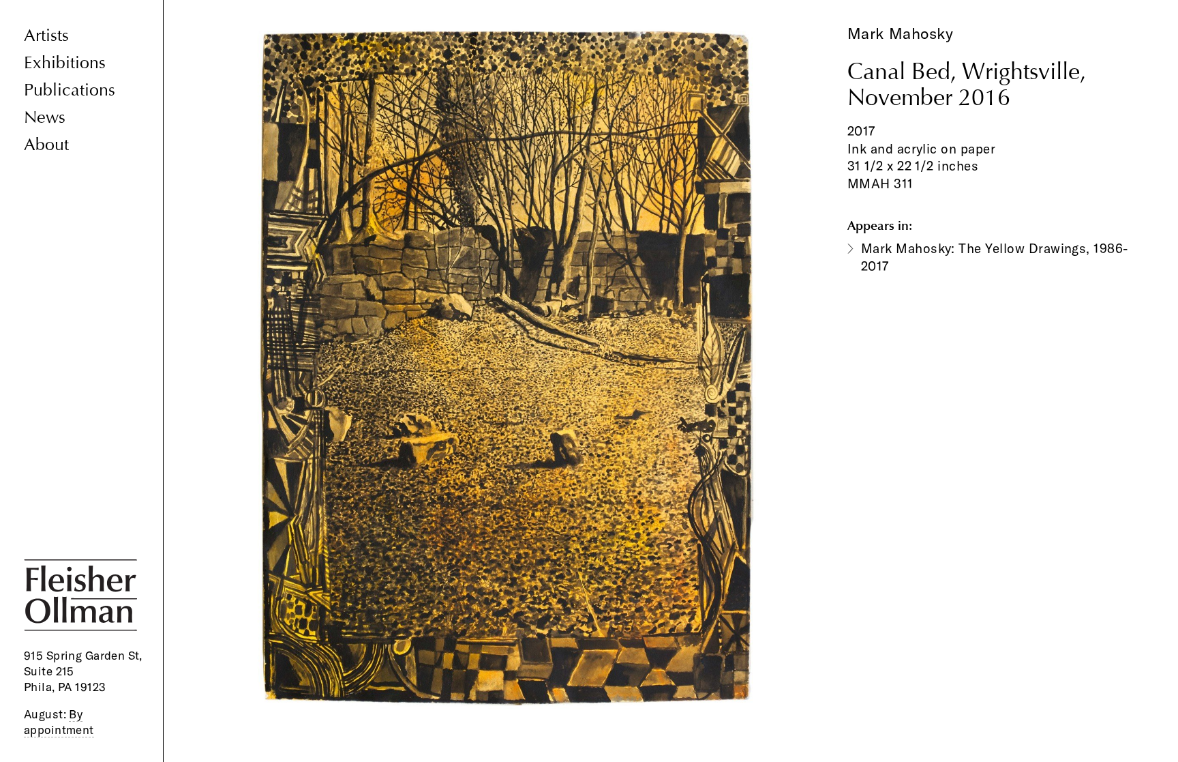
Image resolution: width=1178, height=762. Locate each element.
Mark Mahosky (900, 33)
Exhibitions (65, 63)
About (46, 145)
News (44, 117)
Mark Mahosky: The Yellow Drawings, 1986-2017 (994, 257)
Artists (46, 35)
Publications (69, 90)
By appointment (59, 722)
